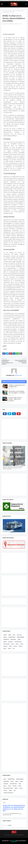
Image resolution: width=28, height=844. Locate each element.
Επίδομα (5, 641)
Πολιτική (15, 646)
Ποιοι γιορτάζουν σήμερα (8, 788)
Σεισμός (21, 788)
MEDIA (10, 634)
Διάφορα (5, 637)
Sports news (19, 634)
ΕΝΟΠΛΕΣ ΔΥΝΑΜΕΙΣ (20, 637)
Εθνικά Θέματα (13, 639)
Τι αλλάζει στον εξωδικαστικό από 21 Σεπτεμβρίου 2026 (16, 385)
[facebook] (5, 413)
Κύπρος (9, 785)
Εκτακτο (12, 781)
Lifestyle (5, 634)
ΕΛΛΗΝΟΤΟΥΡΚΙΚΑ (12, 637)
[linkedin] (14, 413)
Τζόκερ (5, 648)
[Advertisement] (13, 429)
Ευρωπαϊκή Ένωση (18, 641)
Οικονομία (10, 10)
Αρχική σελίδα (5, 10)
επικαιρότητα (14, 841)
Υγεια (13, 648)
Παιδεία (10, 646)
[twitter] (9, 413)
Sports (14, 634)
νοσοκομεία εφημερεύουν (8, 792)
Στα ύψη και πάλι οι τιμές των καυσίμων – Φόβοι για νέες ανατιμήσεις (15, 399)
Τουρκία (9, 648)
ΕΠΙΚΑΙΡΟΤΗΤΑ (6, 639)
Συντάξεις (20, 646)
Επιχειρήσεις (10, 641)
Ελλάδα (19, 639)
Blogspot (13, 840)
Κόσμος (5, 785)
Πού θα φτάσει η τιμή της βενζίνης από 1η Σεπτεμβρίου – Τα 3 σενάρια (16, 392)
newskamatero (6, 23)
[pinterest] (19, 413)
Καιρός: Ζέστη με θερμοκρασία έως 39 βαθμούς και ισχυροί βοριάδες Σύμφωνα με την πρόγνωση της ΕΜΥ (14, 808)
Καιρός (19, 783)
